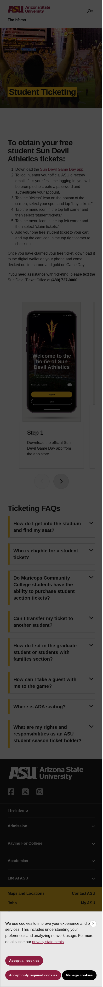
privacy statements (48, 942)
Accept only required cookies (33, 975)
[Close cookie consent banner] (93, 923)
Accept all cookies (24, 960)
